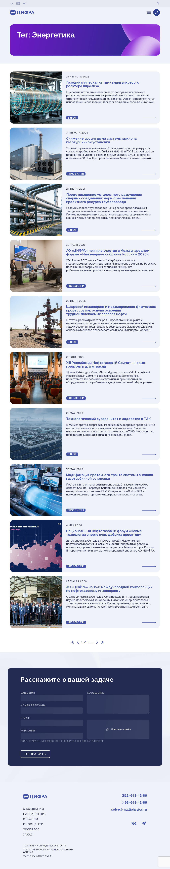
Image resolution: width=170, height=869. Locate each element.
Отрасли (30, 819)
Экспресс (31, 829)
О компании (33, 808)
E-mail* (26, 718)
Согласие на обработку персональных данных (48, 851)
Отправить (35, 754)
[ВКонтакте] (12, 3)
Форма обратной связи (38, 856)
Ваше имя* (28, 693)
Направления (35, 814)
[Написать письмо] (18, 3)
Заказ (28, 834)
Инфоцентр (33, 824)
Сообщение (96, 693)
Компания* (29, 731)
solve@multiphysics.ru (129, 809)
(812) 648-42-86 (134, 795)
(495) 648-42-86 (134, 802)
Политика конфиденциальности (44, 846)
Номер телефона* (34, 705)
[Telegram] (24, 3)
